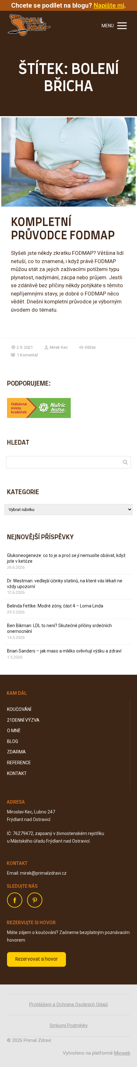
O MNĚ (13, 730)
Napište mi (109, 5)
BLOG (12, 741)
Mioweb (122, 1053)
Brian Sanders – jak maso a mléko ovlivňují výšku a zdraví (64, 650)
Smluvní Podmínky (69, 1025)
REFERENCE (19, 762)
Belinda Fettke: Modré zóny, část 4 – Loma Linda (55, 605)
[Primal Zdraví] (29, 25)
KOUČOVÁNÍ (19, 709)
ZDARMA (16, 751)
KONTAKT (17, 773)
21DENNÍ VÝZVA (23, 720)
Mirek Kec (59, 347)
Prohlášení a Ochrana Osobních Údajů (68, 1004)
